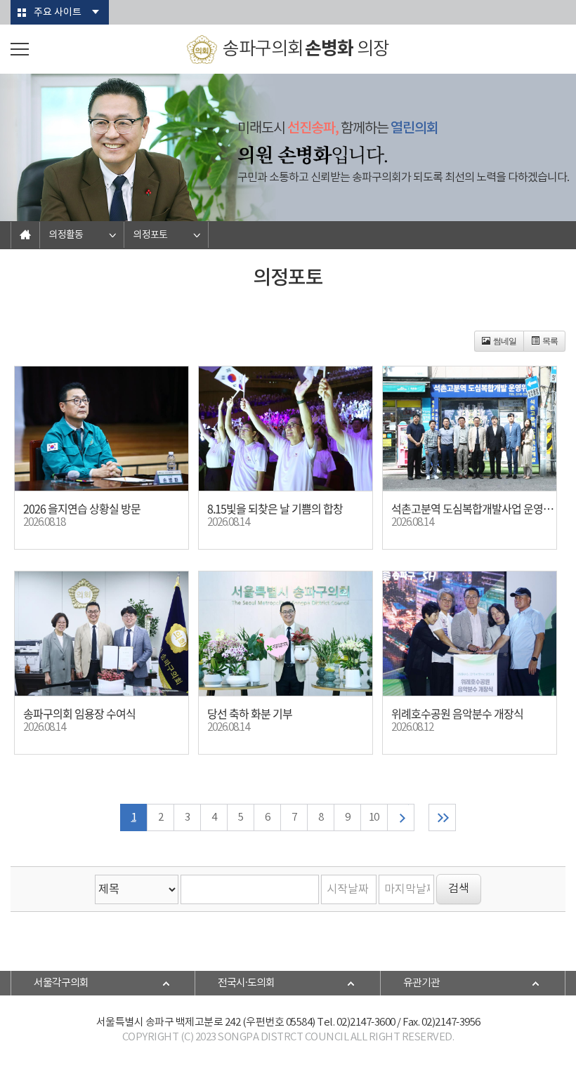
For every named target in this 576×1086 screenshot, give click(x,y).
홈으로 (25, 235)
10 (374, 817)
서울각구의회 (61, 983)
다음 (400, 817)
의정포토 (150, 235)
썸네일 (504, 341)
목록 (550, 341)
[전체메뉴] (20, 49)
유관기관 (421, 983)
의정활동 (66, 235)
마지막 (442, 817)
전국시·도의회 (246, 983)
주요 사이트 (57, 12)
